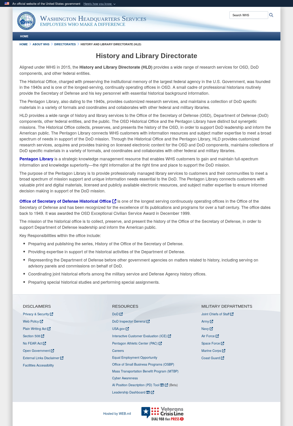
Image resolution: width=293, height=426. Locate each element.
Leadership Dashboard (129, 392)
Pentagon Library (36, 159)
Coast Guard (210, 358)
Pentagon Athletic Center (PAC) (135, 343)
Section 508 (31, 336)
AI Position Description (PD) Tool (136, 385)
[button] (100, 3)
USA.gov (118, 328)
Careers (118, 350)
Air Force (208, 336)
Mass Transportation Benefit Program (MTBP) (145, 371)
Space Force (210, 343)
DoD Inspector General (129, 321)
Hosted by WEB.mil (117, 413)
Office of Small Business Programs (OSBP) (143, 364)
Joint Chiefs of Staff (215, 314)
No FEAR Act (32, 343)
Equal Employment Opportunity (134, 357)
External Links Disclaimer (41, 358)
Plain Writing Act (34, 328)
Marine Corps (211, 350)
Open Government (36, 350)
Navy (205, 328)
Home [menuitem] (24, 36)
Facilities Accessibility (38, 365)
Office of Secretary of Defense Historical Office (65, 201)
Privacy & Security (36, 314)
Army (205, 321)
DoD (115, 314)
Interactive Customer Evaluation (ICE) (139, 336)
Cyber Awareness (125, 378)
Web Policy (31, 321)
